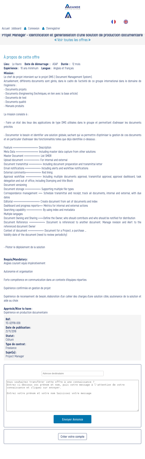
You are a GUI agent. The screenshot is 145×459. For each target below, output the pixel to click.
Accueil (6, 28)
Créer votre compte (72, 436)
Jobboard (16, 28)
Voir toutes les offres (72, 39)
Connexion (33, 28)
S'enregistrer (53, 28)
